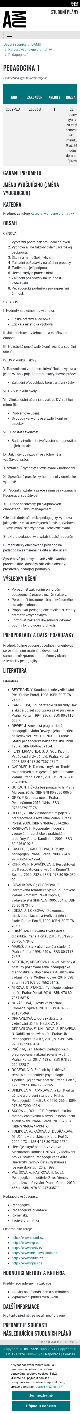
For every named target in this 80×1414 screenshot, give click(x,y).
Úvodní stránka (14, 44)
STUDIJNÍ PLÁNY (64, 12)
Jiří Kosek (30, 1349)
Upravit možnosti (46, 1386)
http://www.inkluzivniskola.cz (34, 1253)
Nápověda (52, 1354)
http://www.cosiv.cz (27, 1247)
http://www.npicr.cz (27, 1263)
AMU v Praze (15, 1354)
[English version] (73, 3)
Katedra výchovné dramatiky (30, 49)
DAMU (36, 44)
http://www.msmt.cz (28, 1237)
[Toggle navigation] (9, 35)
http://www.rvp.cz (25, 1242)
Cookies (69, 1354)
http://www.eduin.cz (27, 1258)
